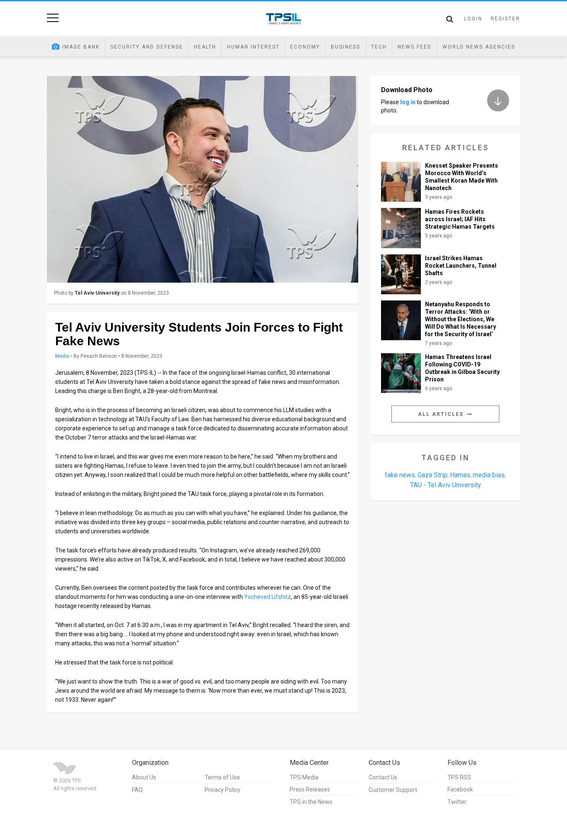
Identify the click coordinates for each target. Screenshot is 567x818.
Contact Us (383, 777)
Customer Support (393, 789)
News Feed (415, 47)
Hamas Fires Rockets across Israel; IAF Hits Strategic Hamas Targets (460, 219)
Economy (305, 47)
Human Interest (253, 47)
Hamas (460, 475)
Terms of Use (222, 777)
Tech (379, 47)
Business (345, 47)
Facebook (460, 789)
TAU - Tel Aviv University (445, 485)
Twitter (457, 801)
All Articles (442, 414)
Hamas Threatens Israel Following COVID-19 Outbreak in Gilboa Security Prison (462, 368)
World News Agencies (478, 47)
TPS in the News (311, 801)
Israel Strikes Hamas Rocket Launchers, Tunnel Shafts (460, 265)
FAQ (137, 789)
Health (205, 47)
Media (62, 356)
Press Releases (310, 789)
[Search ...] (450, 19)
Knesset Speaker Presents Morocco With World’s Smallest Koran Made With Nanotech (461, 176)
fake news (400, 475)
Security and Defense (146, 47)
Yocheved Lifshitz (267, 596)
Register (505, 19)
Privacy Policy (222, 789)
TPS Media (304, 777)
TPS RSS (459, 777)
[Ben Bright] (202, 179)
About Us (144, 777)
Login (473, 19)
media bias (489, 475)
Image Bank (81, 47)
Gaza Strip (432, 475)
